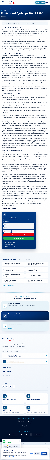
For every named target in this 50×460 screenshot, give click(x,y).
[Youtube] (10, 386)
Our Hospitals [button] (7, 371)
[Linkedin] (14, 386)
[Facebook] (3, 386)
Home (2, 8)
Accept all (44, 453)
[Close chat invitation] (19, 441)
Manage (31, 453)
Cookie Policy (12, 456)
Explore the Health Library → (8, 285)
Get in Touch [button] (7, 379)
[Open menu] (47, 2)
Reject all (37, 453)
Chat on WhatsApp (20, 238)
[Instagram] (7, 386)
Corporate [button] (6, 375)
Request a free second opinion (19, 234)
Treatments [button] (7, 367)
